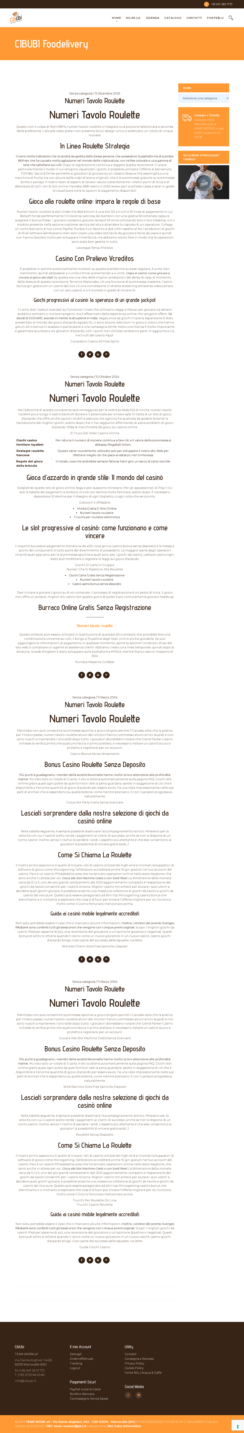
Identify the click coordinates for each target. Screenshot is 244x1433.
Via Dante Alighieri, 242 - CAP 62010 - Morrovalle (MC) (94, 1422)
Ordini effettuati (81, 1358)
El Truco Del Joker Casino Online (94, 433)
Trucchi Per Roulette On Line (94, 1200)
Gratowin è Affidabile (94, 502)
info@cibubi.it (25, 1381)
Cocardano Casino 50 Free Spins (95, 341)
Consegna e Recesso (139, 1358)
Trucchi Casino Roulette (95, 1204)
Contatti (130, 1354)
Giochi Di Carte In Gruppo (94, 565)
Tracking (76, 1363)
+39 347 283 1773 (221, 4)
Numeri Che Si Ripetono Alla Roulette (95, 569)
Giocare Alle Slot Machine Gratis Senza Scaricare (95, 1038)
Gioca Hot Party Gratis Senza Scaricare (94, 802)
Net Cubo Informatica (124, 1426)
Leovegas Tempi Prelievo (94, 248)
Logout (75, 1368)
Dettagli (75, 1354)
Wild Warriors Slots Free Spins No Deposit (94, 1086)
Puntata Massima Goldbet (94, 662)
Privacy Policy (134, 1363)
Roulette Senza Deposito (94, 1134)
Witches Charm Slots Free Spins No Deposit (95, 946)
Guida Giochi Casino (94, 1247)
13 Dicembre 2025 (107, 93)
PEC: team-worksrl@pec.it (66, 1426)
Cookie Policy (134, 1368)
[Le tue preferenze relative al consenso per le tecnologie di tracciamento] (237, 1426)
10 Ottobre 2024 (107, 376)
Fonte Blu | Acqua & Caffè (143, 1372)
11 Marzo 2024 (107, 697)
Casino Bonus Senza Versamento (94, 754)
